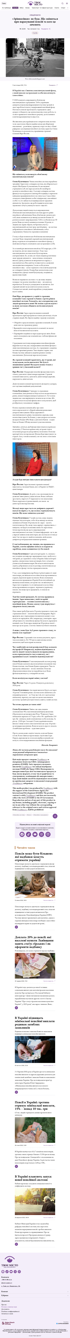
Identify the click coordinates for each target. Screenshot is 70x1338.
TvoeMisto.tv (42, 759)
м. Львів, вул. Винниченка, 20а (10, 1286)
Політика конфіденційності (10, 1311)
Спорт (63, 8)
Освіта (57, 8)
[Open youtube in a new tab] (35, 834)
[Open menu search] (62, 3)
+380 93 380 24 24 (6, 1280)
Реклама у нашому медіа (9, 1307)
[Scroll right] (67, 8)
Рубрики (4, 1295)
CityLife (15, 8)
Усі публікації (6, 8)
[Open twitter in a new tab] (48, 834)
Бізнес (27, 8)
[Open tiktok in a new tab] (28, 834)
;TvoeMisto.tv (18, 783)
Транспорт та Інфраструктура (42, 8)
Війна (21, 8)
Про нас (4, 1305)
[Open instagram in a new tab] (41, 834)
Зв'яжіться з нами (7, 1314)
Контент (4, 1291)
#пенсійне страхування (41, 815)
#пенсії (29, 815)
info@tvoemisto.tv (6, 1283)
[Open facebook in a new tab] (22, 834)
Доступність (5, 1309)
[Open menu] (67, 3)
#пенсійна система (19, 815)
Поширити (52, 85)
